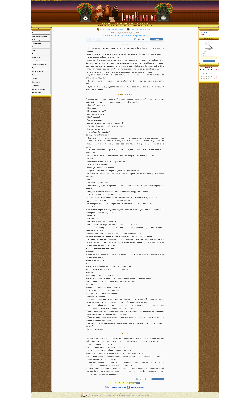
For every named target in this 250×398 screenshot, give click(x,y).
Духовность (36, 68)
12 (127, 383)
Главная (41, 29)
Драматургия (36, 82)
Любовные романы (38, 40)
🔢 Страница (139, 39)
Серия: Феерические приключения (111, 29)
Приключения (36, 43)
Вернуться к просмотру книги (117, 387)
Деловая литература (38, 89)
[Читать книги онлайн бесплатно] (125, 21)
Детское (34, 54)
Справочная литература (39, 64)
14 (135, 383)
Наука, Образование (38, 61)
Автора (204, 53)
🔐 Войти (204, 32)
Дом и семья (36, 57)
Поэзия (34, 78)
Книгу (204, 51)
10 (119, 383)
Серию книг (205, 55)
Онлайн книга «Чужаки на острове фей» (125, 35)
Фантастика (35, 33)
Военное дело (36, 92)
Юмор (34, 50)
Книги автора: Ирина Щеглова (140, 29)
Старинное (35, 85)
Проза (34, 47)
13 (131, 383)
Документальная (37, 71)
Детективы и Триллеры (39, 36)
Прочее (34, 75)
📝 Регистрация (206, 35)
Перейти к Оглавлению (137, 387)
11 (123, 383)
